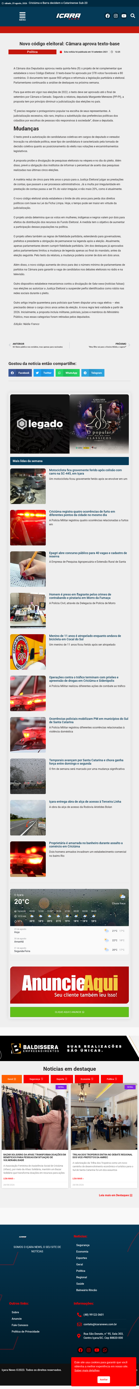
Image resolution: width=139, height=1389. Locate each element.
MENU (22, 19)
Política (32, 52)
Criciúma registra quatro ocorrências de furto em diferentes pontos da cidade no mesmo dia (82, 513)
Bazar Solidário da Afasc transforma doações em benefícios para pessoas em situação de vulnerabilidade (34, 1157)
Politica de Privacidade (25, 1331)
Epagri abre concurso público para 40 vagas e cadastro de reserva (88, 554)
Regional (81, 1277)
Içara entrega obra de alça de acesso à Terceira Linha (85, 801)
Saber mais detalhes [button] (87, 1370)
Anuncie (17, 1318)
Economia (82, 1251)
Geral (79, 1264)
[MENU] (22, 15)
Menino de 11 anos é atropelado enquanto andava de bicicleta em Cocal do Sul (85, 637)
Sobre (15, 1312)
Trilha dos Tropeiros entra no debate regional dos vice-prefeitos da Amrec (103, 1156)
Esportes (81, 1258)
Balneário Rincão (86, 1290)
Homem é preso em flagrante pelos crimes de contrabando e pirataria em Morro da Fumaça (80, 596)
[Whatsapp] (105, 1350)
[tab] (12, 1079)
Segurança (83, 1245)
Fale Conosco (20, 1325)
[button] (133, 16)
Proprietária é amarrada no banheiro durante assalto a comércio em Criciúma (86, 844)
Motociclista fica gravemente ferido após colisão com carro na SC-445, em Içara (85, 471)
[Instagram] (115, 15)
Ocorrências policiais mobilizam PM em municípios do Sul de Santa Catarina (88, 720)
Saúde (80, 1283)
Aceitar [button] (104, 1379)
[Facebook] (107, 15)
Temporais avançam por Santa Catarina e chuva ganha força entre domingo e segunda (86, 761)
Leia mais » (9, 1178)
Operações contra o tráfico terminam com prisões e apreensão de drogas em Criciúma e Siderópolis (83, 678)
